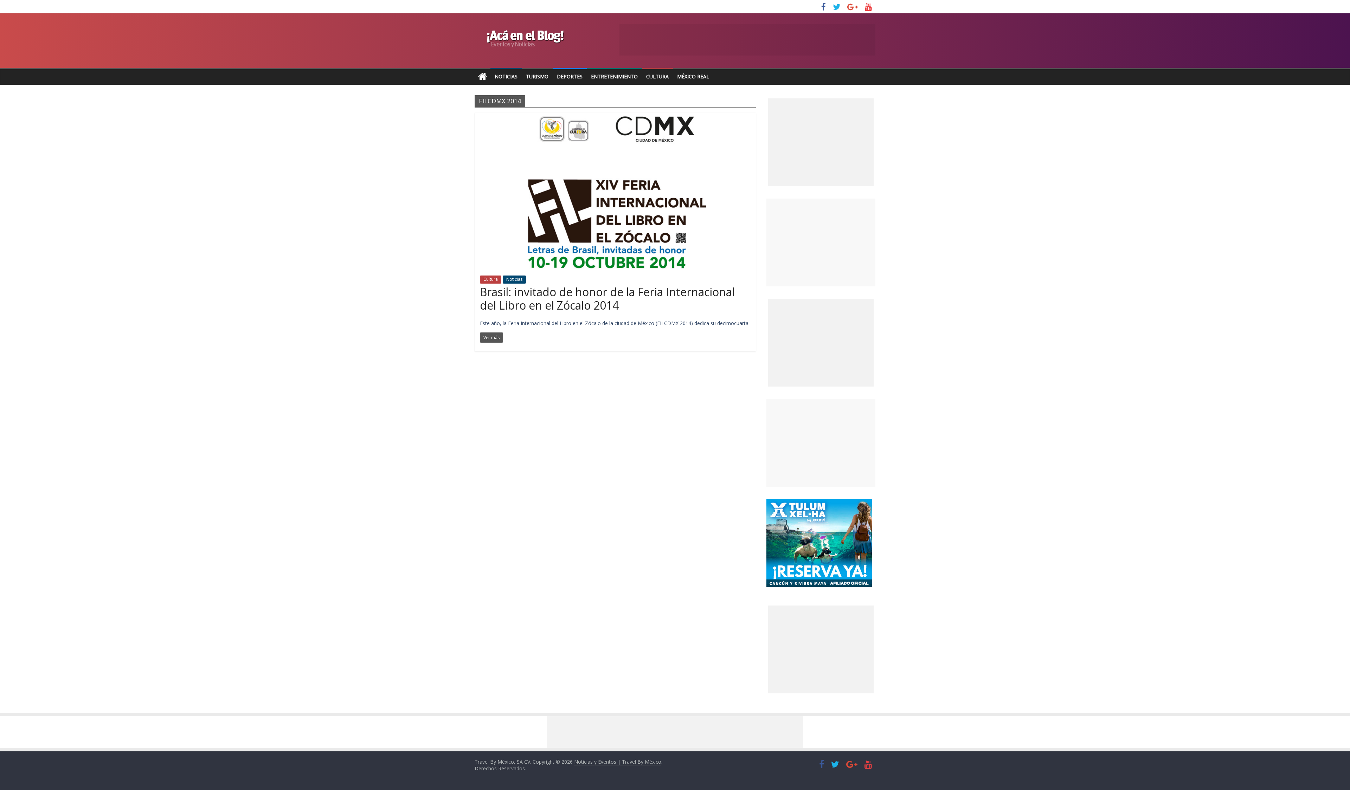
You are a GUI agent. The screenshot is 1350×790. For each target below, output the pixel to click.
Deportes (570, 76)
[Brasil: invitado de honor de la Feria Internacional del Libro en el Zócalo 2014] (615, 117)
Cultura (657, 76)
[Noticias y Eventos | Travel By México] (482, 76)
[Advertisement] (820, 242)
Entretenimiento (614, 76)
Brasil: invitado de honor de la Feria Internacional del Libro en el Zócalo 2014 (607, 298)
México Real (693, 76)
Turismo (537, 76)
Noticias (506, 76)
